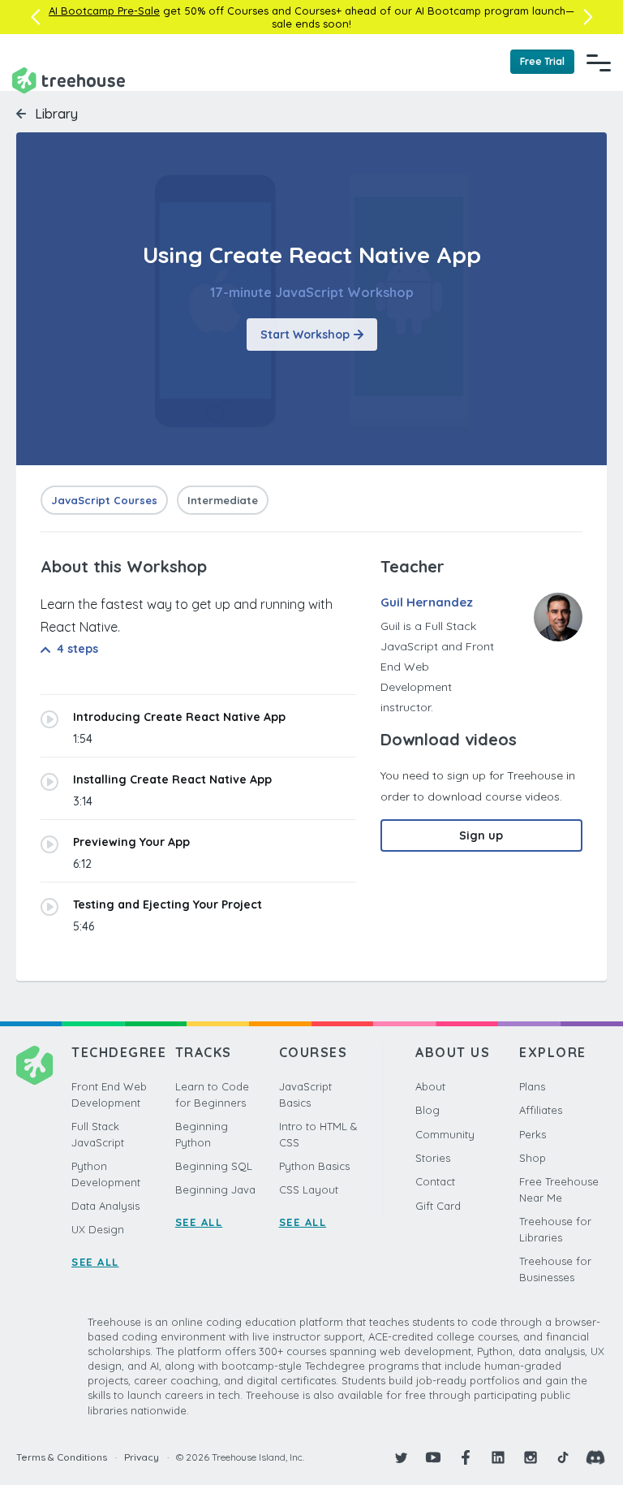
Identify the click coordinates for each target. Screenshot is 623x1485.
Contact (435, 1181)
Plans (532, 1086)
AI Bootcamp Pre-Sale (104, 10)
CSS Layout (308, 1189)
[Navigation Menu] (598, 62)
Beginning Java (215, 1189)
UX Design (97, 1229)
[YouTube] (433, 1457)
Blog (427, 1109)
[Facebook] (465, 1457)
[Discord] (595, 1457)
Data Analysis (105, 1205)
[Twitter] (400, 1457)
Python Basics (314, 1165)
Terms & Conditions (61, 1457)
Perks (532, 1134)
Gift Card (438, 1205)
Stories (432, 1157)
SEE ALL (95, 1261)
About (430, 1086)
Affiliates (540, 1109)
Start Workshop (305, 334)
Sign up (481, 835)
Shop (532, 1157)
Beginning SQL (213, 1165)
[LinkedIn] (498, 1457)
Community (445, 1134)
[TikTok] (563, 1457)
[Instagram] (530, 1457)
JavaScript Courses (104, 500)
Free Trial (542, 61)
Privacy (141, 1457)
